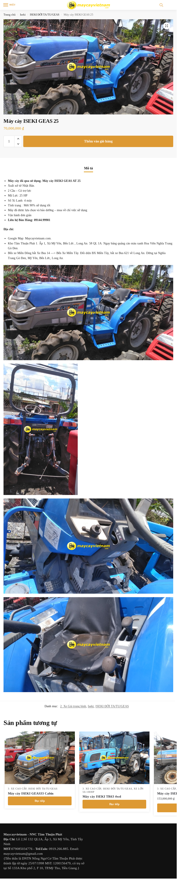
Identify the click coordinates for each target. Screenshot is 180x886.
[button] (166, 25)
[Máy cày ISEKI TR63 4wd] (114, 758)
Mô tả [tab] (88, 168)
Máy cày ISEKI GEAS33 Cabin (30, 793)
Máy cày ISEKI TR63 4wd (102, 796)
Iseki (23, 14)
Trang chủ (10, 14)
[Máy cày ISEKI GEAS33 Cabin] (40, 758)
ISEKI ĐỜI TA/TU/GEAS (44, 14)
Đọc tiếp (40, 800)
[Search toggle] (161, 5)
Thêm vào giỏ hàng (98, 141)
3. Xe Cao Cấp (17, 789)
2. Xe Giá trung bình (73, 706)
